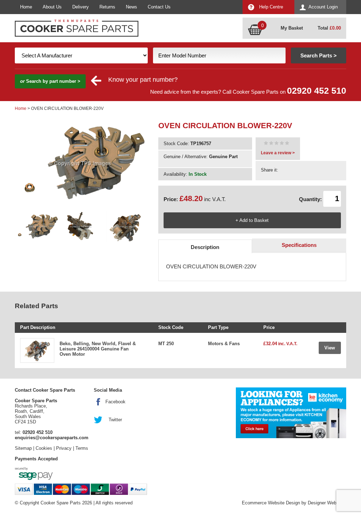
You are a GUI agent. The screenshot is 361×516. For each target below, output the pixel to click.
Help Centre (271, 7)
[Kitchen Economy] (291, 412)
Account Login (323, 7)
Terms (81, 448)
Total (329, 28)
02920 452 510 (316, 90)
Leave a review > (278, 153)
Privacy (64, 448)
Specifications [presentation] (299, 245)
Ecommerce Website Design (271, 502)
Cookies (44, 448)
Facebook (115, 401)
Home (26, 7)
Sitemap (23, 448)
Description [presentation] (205, 247)
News (131, 7)
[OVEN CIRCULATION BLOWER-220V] (276, 144)
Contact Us (159, 7)
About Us (52, 7)
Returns (107, 7)
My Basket (292, 28)
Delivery (80, 7)
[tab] (205, 246)
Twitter (115, 419)
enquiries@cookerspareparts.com (51, 437)
